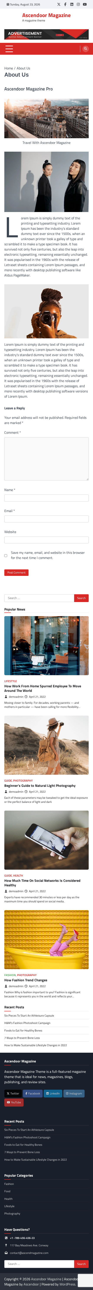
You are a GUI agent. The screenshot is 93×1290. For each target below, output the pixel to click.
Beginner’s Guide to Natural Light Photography (39, 785)
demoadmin (16, 697)
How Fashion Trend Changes (25, 980)
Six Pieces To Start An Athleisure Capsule (29, 1015)
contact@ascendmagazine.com (29, 1253)
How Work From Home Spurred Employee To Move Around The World (42, 688)
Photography (23, 780)
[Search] (85, 49)
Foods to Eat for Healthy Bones (23, 1030)
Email (9, 510)
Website (10, 531)
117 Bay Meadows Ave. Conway (29, 1245)
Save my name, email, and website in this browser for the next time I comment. (48, 555)
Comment (12, 432)
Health (18, 875)
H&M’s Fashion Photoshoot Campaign (27, 1023)
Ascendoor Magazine (46, 15)
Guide (8, 780)
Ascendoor (31, 1284)
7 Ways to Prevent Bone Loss (22, 1038)
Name (9, 489)
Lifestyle (10, 681)
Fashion (10, 975)
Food (7, 1191)
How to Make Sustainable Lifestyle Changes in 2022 (35, 1045)
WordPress (67, 1284)
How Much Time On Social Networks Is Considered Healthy (42, 883)
